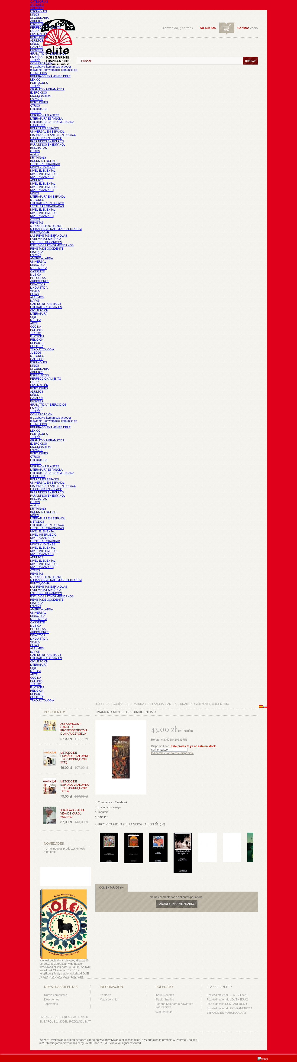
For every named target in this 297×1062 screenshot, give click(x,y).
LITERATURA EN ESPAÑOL (47, 196)
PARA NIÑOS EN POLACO (47, 141)
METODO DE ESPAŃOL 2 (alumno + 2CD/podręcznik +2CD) (74, 786)
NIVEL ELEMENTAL (42, 170)
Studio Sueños (164, 999)
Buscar (250, 60)
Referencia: (158, 739)
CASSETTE (37, 271)
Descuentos (51, 999)
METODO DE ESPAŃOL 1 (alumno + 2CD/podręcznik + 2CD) (75, 757)
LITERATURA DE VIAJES (46, 307)
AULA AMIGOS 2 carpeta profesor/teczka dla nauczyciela (73, 728)
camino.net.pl (163, 1011)
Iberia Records (164, 995)
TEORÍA (35, 60)
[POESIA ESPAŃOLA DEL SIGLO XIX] (183, 835)
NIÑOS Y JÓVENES (42, 167)
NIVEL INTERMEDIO (43, 174)
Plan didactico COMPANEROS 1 (227, 1004)
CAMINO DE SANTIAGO (45, 304)
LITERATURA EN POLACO (47, 203)
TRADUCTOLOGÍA (42, 349)
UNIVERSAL (38, 261)
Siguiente (254, 842)
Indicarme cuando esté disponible (172, 753)
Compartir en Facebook (112, 802)
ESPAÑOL (36, 57)
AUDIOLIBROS (39, 281)
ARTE (34, 323)
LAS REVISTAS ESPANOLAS (48, 235)
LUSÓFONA (37, 125)
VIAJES (35, 291)
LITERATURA (38, 109)
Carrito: (243, 28)
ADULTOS (36, 21)
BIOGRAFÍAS (38, 148)
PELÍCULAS (38, 278)
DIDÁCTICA (37, 265)
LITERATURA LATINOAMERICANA (52, 122)
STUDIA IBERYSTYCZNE (46, 226)
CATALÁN (36, 47)
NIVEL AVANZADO (42, 177)
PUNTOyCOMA (40, 232)
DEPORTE (37, 343)
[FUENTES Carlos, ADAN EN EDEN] (207, 835)
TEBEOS (35, 112)
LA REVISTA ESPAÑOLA (45, 239)
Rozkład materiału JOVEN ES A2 (227, 999)
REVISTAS (37, 222)
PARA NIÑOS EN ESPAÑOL (47, 144)
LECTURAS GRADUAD (45, 164)
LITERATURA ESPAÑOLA (46, 118)
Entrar (186, 28)
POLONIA (36, 330)
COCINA (35, 326)
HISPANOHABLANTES (44, 115)
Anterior (96, 842)
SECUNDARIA (39, 18)
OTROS (35, 105)
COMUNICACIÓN (41, 414)
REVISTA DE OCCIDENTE (46, 248)
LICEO (34, 31)
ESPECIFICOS (39, 24)
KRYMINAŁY (38, 157)
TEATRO (35, 333)
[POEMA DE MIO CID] (158, 835)
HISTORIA (36, 252)
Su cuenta (208, 28)
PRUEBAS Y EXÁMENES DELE (50, 76)
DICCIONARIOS (40, 96)
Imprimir (103, 812)
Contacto (105, 995)
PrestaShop (91, 1043)
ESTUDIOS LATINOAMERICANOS (52, 245)
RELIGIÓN (36, 339)
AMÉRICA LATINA (41, 258)
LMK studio (110, 1043)
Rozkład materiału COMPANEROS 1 (229, 1008)
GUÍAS (34, 294)
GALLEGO (36, 8)
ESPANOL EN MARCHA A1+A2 (226, 1012)
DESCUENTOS (55, 712)
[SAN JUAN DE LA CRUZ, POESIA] (133, 835)
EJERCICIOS (38, 73)
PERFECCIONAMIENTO (45, 378)
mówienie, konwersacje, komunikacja (53, 70)
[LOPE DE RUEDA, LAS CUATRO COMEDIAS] (109, 835)
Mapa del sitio (108, 999)
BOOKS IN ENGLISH (43, 161)
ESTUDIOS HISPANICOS (46, 242)
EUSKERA (37, 50)
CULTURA (36, 346)
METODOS (37, 5)
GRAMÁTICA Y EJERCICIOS (48, 404)
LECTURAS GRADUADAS (47, 206)
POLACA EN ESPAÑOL (45, 128)
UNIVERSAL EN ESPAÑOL (47, 131)
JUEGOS (36, 352)
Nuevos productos (55, 995)
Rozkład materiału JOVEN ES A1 (227, 995)
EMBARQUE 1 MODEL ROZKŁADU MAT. (65, 1021)
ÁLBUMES (37, 297)
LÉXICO (35, 79)
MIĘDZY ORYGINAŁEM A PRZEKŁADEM (56, 229)
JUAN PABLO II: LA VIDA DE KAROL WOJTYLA (72, 813)
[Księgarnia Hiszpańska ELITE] (56, 33)
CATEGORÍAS (39, 1)
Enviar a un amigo (109, 807)
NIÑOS (34, 14)
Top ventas (51, 1004)
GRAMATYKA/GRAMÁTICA (47, 89)
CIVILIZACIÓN (39, 34)
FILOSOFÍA (37, 336)
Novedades (54, 843)
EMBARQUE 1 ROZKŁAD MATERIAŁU (63, 1017)
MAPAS (35, 300)
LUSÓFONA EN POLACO (46, 138)
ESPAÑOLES (38, 11)
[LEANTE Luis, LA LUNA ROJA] (232, 835)
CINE (33, 317)
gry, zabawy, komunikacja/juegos (50, 417)
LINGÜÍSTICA (39, 287)
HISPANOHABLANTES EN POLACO (53, 135)
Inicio (98, 704)
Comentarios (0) (111, 887)
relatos (34, 154)
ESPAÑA (35, 255)
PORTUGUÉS (39, 37)
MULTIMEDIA (38, 268)
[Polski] (265, 707)
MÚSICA (35, 274)
